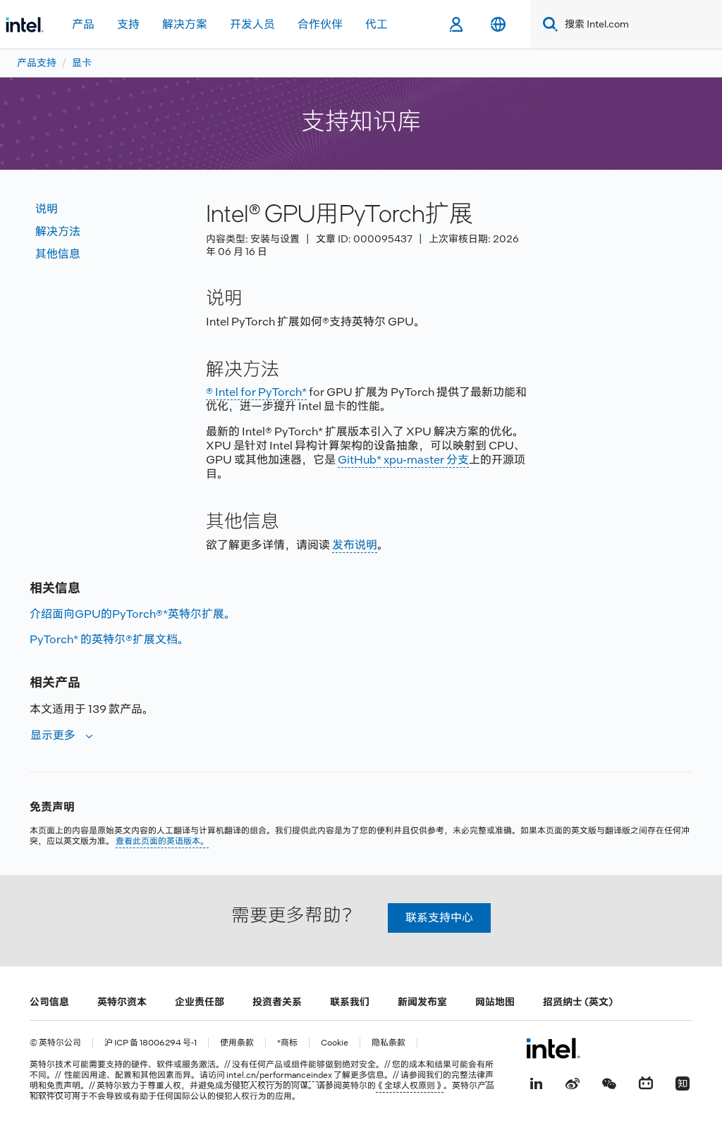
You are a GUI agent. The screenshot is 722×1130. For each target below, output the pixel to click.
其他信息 (57, 254)
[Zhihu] (682, 1082)
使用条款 (237, 1043)
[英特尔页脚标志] (553, 1048)
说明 (46, 208)
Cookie (334, 1043)
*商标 (287, 1043)
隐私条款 (388, 1043)
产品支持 (36, 62)
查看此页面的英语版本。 (162, 841)
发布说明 (354, 545)
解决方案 (184, 24)
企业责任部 (199, 1001)
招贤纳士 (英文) (578, 1001)
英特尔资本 (122, 1001)
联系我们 (349, 1001)
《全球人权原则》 (409, 1085)
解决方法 (57, 231)
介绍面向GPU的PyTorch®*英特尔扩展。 (132, 614)
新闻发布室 (422, 1001)
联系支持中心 (439, 917)
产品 (83, 24)
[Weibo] (572, 1082)
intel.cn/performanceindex (279, 1075)
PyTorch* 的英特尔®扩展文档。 (109, 639)
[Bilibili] (646, 1082)
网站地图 (495, 1001)
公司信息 (49, 1001)
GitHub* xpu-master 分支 (403, 459)
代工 (376, 24)
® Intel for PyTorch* (256, 392)
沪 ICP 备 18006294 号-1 (150, 1043)
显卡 (82, 62)
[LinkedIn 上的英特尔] (536, 1082)
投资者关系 (277, 1001)
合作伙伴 (320, 24)
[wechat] (609, 1082)
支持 (128, 24)
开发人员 (252, 24)
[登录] (456, 24)
